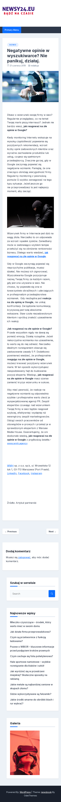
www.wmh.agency (17, 443)
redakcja (35, 65)
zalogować (24, 557)
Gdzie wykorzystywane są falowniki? (30, 693)
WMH (10, 465)
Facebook (23, 473)
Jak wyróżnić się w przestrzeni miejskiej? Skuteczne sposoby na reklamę (28, 675)
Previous (11, 531)
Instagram (36, 473)
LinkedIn (12, 473)
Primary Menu (12, 30)
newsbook (46, 792)
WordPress (25, 792)
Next (52, 531)
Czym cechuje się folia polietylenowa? (31, 656)
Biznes (12, 45)
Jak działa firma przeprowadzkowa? (30, 631)
